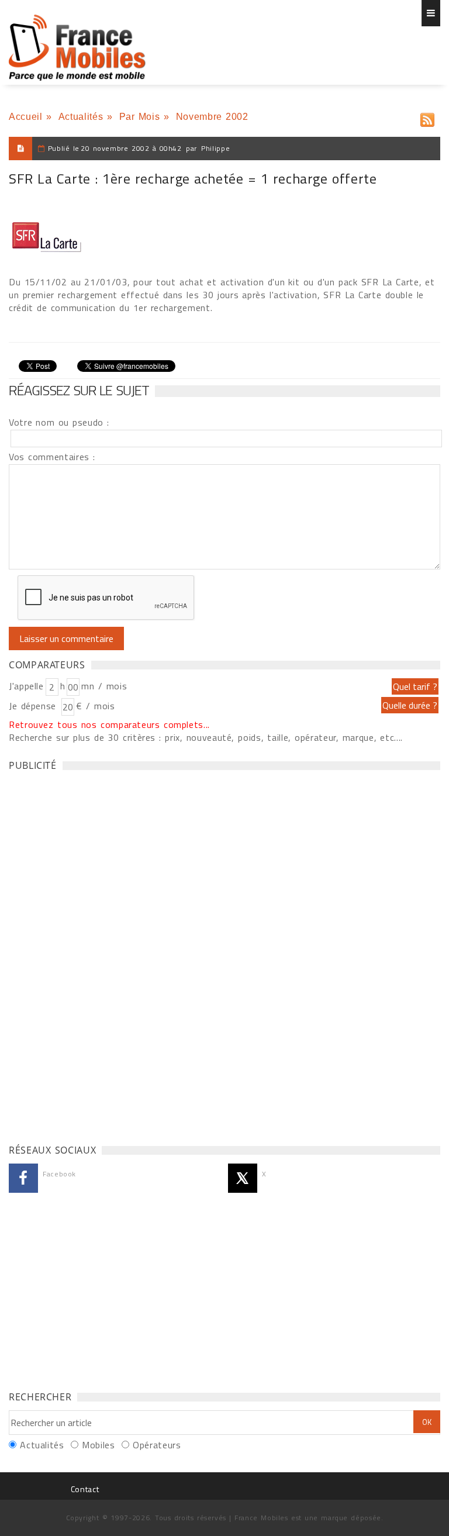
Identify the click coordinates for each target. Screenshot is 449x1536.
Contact (85, 1489)
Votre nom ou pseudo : (59, 422)
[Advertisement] (96, 954)
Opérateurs (157, 1445)
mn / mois (104, 685)
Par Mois (139, 117)
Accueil (25, 117)
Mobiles (98, 1445)
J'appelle (26, 685)
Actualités (80, 117)
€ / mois (95, 705)
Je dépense (34, 705)
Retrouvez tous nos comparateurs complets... (109, 724)
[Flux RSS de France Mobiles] (427, 117)
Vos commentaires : (52, 456)
